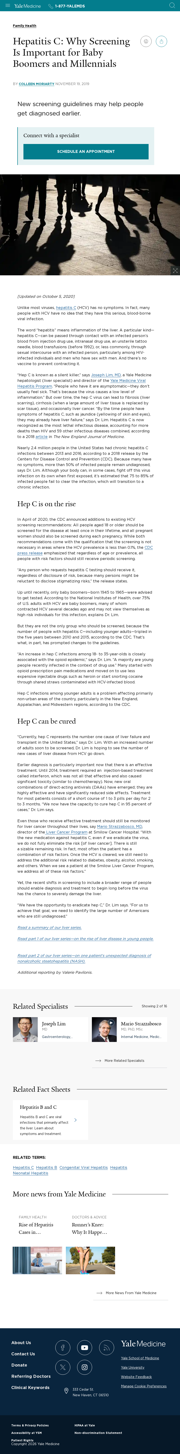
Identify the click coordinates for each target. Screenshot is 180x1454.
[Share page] (161, 41)
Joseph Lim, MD (106, 375)
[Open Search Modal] (172, 5)
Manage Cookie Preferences (144, 1386)
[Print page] (146, 41)
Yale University (132, 1367)
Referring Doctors (31, 1377)
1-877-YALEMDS (70, 6)
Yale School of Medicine (140, 1358)
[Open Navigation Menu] (8, 5)
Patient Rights (22, 1440)
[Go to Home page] (27, 6)
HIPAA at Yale (85, 1425)
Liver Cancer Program (66, 832)
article (42, 436)
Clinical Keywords (30, 1388)
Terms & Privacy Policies (30, 1425)
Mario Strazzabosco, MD (119, 826)
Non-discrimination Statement (98, 1433)
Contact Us (23, 1354)
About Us (21, 1343)
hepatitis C (66, 307)
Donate (19, 1365)
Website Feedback (136, 1377)
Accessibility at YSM (26, 1433)
